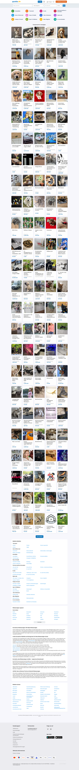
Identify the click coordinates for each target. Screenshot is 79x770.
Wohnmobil (56, 705)
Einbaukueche (16, 701)
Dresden (14, 619)
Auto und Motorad (31, 640)
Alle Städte (39, 622)
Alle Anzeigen (39, 536)
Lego (27, 708)
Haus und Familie (19, 641)
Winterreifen (56, 701)
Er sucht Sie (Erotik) (30, 574)
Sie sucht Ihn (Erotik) (17, 572)
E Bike (14, 698)
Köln (41, 617)
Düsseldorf (28, 611)
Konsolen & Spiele (16, 583)
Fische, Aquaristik (44, 545)
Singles (55, 694)
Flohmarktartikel (29, 598)
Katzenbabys (29, 694)
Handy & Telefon (16, 580)
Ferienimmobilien (44, 556)
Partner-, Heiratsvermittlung (46, 567)
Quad (41, 703)
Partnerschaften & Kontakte (19, 565)
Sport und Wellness (16, 649)
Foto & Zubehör (43, 578)
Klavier (27, 699)
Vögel (27, 547)
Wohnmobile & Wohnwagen (46, 550)
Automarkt (15, 550)
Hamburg (28, 617)
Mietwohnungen (43, 688)
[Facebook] (48, 729)
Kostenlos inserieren (61, 1)
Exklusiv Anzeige (16, 753)
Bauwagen (15, 690)
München (56, 613)
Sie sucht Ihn (15, 567)
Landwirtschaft (29, 704)
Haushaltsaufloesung (30, 686)
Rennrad (42, 705)
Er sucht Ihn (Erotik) (44, 572)
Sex (55, 692)
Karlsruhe (42, 611)
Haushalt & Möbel (16, 561)
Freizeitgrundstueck (17, 705)
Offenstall (42, 698)
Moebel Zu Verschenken (45, 694)
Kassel (41, 613)
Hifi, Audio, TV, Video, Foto (18, 578)
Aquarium (15, 688)
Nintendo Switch (43, 696)
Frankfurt (28, 615)
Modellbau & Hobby (17, 585)
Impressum (15, 744)
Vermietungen (16, 558)
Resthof (42, 707)
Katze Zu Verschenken (31, 692)
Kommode (28, 702)
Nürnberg (56, 615)
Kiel (41, 615)
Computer (28, 578)
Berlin (14, 611)
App (40, 1)
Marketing (15, 742)
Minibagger (42, 690)
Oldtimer (42, 699)
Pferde (27, 545)
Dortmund (15, 617)
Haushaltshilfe (29, 688)
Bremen (14, 615)
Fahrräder (15, 589)
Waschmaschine (57, 699)
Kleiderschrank (29, 700)
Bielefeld (14, 613)
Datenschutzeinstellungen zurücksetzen (18, 735)
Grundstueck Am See (17, 709)
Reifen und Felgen (16, 552)
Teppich (55, 698)
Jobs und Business (16, 650)
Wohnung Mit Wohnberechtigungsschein (59, 708)
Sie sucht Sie (29, 567)
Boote (27, 590)
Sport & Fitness (16, 590)
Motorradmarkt (29, 550)
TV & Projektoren (30, 580)
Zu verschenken (16, 599)
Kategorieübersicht (17, 739)
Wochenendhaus (57, 703)
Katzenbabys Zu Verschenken (29, 697)
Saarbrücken (57, 617)
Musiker (41, 692)
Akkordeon (15, 686)
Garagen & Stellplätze (31, 558)
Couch (14, 696)
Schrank (56, 686)
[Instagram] (51, 729)
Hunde (14, 545)
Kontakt (14, 741)
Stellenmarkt (15, 594)
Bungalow (15, 694)
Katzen (14, 547)
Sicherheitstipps (16, 730)
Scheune (42, 709)
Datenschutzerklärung (17, 737)
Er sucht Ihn (29, 569)
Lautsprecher (29, 706)
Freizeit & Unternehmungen (32, 583)
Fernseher (15, 703)
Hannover (28, 619)
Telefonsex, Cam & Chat (31, 572)
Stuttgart (56, 619)
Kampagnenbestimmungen (19, 746)
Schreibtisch (56, 688)
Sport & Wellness (16, 587)
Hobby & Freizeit (16, 581)
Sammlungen (43, 583)
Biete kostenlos (16, 598)
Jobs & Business (16, 592)
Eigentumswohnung (17, 699)
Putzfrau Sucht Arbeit (44, 701)
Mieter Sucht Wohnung (45, 686)
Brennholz (15, 692)
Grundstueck (15, 707)
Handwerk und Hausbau (31, 601)
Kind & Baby (29, 563)
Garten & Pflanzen (16, 563)
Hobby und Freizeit (16, 647)
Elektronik (15, 576)
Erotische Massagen (17, 574)
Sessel (55, 690)
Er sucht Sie (15, 569)
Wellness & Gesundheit (45, 589)
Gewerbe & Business (30, 594)
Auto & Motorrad (16, 548)
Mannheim (56, 611)
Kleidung (28, 561)
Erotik (14, 570)
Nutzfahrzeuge (29, 552)
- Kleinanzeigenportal (33, 729)
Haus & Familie (16, 559)
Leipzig (41, 619)
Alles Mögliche (16, 596)
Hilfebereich (28, 663)
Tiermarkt (15, 543)
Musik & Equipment (30, 585)
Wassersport (29, 589)
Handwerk (42, 561)
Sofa (55, 696)
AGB (14, 732)
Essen (27, 613)
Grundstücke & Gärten (31, 556)
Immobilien (15, 554)
